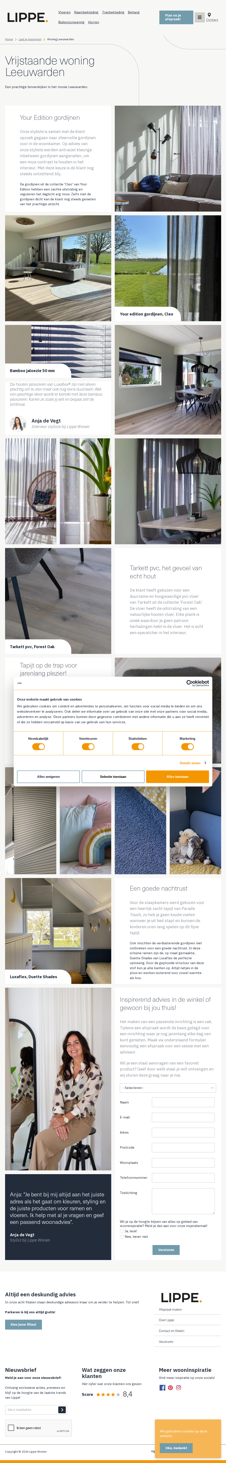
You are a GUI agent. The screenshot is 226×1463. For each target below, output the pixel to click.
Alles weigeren (48, 777)
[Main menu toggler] (200, 17)
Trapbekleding (113, 12)
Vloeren (64, 12)
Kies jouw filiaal (23, 1324)
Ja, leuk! (131, 1231)
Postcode (127, 1147)
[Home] (27, 17)
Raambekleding (86, 12)
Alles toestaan (177, 777)
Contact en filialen (171, 1330)
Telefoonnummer (135, 1178)
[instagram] (178, 1387)
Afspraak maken (170, 1309)
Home (9, 39)
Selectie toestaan (113, 777)
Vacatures (166, 1341)
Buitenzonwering (71, 22)
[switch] (88, 746)
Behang (134, 12)
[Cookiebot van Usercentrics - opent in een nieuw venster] (189, 683)
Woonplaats (129, 1162)
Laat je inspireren (30, 39)
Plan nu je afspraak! (173, 17)
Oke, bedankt (176, 1448)
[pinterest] (170, 1387)
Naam (124, 1102)
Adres (124, 1132)
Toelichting (128, 1193)
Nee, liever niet (136, 1237)
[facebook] (162, 1387)
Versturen (166, 1250)
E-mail (125, 1117)
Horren (93, 22)
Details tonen (190, 763)
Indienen (62, 1409)
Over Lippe (166, 1320)
